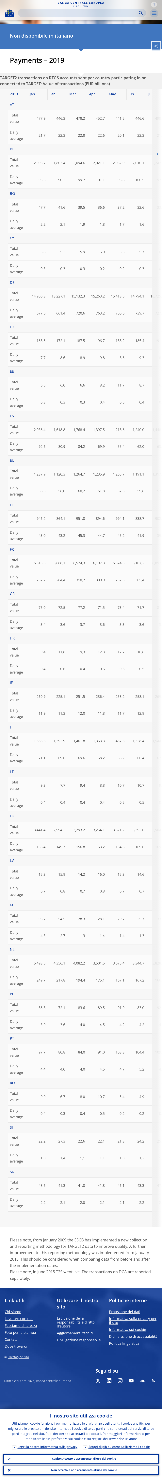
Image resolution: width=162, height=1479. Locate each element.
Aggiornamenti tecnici (75, 1333)
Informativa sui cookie (127, 1330)
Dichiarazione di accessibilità (133, 1337)
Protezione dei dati (124, 1312)
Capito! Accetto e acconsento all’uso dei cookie (84, 1458)
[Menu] (154, 13)
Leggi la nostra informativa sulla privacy (47, 1447)
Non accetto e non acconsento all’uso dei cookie (84, 1470)
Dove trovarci (16, 1346)
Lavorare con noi (19, 1319)
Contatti (11, 1340)
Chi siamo (13, 1312)
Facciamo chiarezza (21, 1326)
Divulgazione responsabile (79, 1340)
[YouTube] (131, 1380)
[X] (98, 1380)
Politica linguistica (124, 1343)
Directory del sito (18, 1357)
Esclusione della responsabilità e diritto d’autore (76, 1322)
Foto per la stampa (20, 1333)
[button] (154, 5)
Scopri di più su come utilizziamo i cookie (119, 1447)
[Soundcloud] (142, 1380)
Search (141, 12)
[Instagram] (120, 1380)
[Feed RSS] (153, 1380)
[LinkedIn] (109, 1380)
